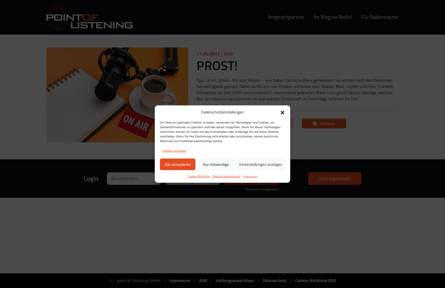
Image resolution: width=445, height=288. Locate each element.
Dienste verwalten (174, 150)
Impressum (250, 176)
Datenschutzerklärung (226, 176)
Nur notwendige (216, 164)
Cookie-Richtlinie (199, 176)
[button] (282, 112)
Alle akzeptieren (178, 164)
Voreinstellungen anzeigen (260, 164)
